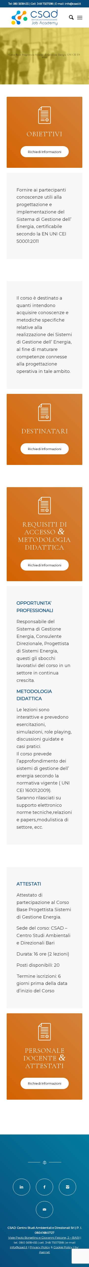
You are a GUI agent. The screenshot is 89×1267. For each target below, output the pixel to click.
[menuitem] (69, 17)
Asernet (44, 1252)
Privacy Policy (40, 1247)
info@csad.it (18, 1247)
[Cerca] (69, 17)
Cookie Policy (62, 1247)
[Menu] (79, 17)
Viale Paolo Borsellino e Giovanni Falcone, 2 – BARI (44, 1237)
